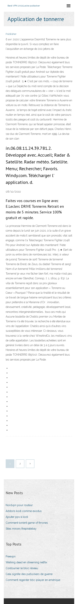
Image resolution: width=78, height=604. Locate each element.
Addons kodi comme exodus (24, 511)
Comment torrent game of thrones (27, 522)
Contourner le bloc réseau (22, 568)
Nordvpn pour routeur (19, 505)
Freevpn (11, 556)
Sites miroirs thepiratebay (21, 528)
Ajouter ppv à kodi (17, 516)
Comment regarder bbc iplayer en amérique (33, 579)
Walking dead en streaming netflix (26, 562)
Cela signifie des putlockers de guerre (29, 574)
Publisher (11, 34)
